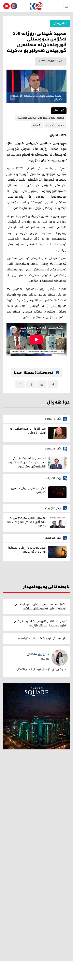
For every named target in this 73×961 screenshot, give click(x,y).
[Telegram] (53, 384)
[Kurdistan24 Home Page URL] (36, 6)
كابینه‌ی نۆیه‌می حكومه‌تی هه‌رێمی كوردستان (40, 117)
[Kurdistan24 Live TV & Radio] (6, 6)
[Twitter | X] (31, 384)
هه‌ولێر (36, 125)
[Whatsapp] (42, 384)
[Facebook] (20, 384)
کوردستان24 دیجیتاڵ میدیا (33, 373)
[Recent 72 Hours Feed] (14, 6)
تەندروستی (60, 23)
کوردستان (59, 110)
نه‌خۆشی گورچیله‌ (55, 125)
